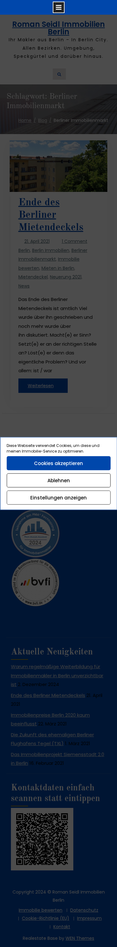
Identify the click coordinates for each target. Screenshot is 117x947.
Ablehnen (58, 480)
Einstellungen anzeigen (58, 497)
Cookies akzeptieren (58, 463)
